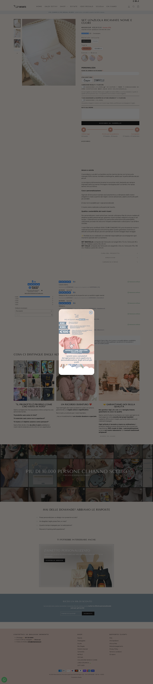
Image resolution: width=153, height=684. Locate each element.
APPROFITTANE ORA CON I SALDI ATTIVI (76, 351)
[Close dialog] (90, 312)
